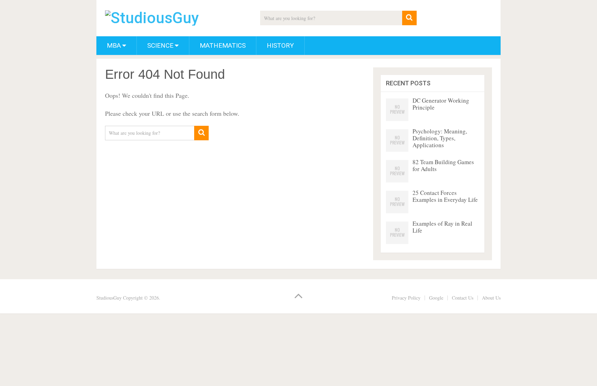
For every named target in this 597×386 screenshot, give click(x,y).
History (280, 45)
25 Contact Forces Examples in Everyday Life (445, 196)
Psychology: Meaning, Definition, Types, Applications (440, 138)
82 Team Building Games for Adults (443, 165)
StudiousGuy (109, 297)
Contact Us (462, 297)
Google (436, 297)
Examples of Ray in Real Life (442, 226)
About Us (491, 297)
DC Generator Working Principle (441, 103)
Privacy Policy (406, 297)
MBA (114, 45)
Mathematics (223, 45)
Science (160, 45)
